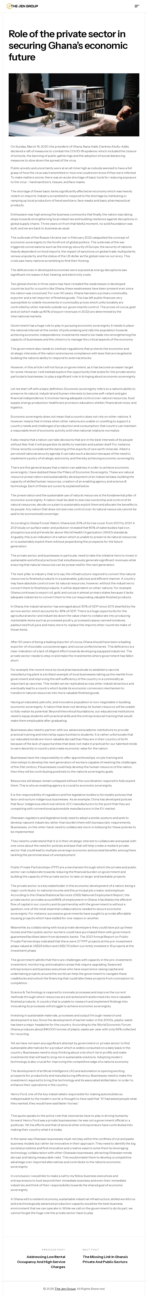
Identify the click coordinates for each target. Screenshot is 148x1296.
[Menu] (138, 6)
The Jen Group (65, 1289)
